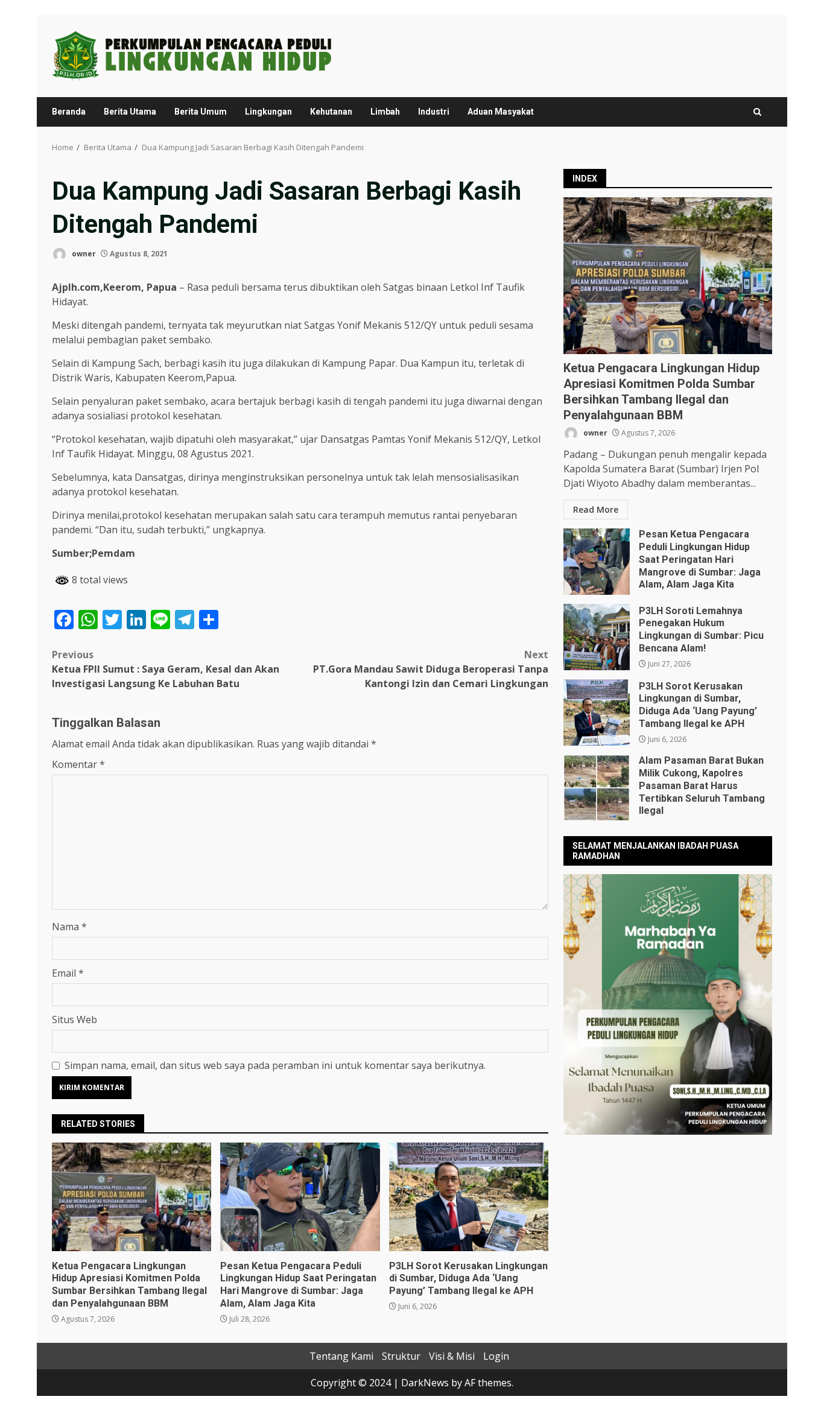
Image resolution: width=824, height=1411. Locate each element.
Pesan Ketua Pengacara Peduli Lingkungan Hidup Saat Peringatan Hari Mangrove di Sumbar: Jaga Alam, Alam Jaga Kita (299, 1197)
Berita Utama (130, 111)
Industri (433, 111)
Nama (69, 926)
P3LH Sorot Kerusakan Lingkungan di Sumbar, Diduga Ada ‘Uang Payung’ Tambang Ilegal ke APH (468, 1197)
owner (83, 254)
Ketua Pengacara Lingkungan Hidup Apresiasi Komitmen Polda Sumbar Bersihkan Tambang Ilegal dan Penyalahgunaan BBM (131, 1197)
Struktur (401, 1356)
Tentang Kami (341, 1356)
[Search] (757, 112)
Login (496, 1356)
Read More (595, 509)
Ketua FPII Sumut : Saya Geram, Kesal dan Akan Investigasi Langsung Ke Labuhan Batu (165, 669)
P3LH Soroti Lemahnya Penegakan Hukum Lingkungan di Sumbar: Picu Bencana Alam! (596, 637)
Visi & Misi (452, 1356)
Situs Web (74, 1019)
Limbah (385, 111)
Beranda (69, 111)
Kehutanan (331, 111)
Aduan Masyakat (500, 111)
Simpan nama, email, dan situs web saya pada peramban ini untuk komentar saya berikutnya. (275, 1065)
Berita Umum (200, 111)
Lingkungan (268, 111)
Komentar (78, 764)
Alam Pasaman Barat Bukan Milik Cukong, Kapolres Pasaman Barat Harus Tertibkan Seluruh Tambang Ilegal (596, 788)
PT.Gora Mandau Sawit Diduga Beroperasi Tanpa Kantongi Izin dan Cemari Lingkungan (430, 669)
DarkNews (425, 1382)
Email (68, 973)
